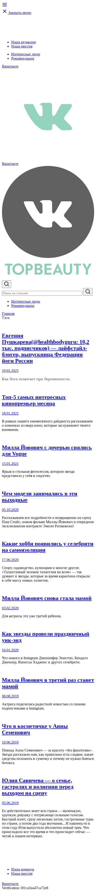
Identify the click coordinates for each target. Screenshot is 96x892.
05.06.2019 (10, 803)
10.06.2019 (10, 742)
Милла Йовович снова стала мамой (47, 598)
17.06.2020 (10, 560)
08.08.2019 (10, 696)
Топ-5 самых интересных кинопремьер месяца (34, 400)
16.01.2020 (10, 650)
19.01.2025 (10, 371)
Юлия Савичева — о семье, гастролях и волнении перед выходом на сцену (37, 786)
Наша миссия (21, 46)
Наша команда (22, 869)
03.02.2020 (10, 608)
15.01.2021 (10, 464)
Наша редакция (23, 42)
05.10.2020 (10, 510)
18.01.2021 (10, 413)
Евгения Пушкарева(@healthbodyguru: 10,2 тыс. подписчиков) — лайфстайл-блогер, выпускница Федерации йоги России (45, 348)
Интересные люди (25, 54)
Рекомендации (22, 58)
